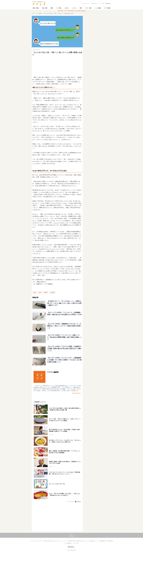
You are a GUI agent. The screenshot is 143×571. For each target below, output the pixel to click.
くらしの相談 (98, 8)
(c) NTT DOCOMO (71, 550)
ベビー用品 (58, 8)
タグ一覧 (76, 543)
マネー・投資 (88, 8)
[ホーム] (33, 13)
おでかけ (67, 8)
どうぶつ (74, 8)
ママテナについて (35, 541)
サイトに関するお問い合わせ (48, 541)
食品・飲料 (44, 8)
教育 (81, 8)
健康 (52, 8)
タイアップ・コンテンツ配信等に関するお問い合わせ (70, 541)
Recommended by (71, 501)
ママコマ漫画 (107, 8)
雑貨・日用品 (36, 8)
